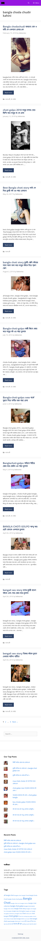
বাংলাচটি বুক (24, 924)
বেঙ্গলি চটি (31, 924)
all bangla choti (9, 895)
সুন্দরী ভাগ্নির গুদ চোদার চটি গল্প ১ (21, 775)
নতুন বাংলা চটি (6, 924)
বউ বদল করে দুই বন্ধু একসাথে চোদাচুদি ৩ (23, 821)
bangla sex (28, 911)
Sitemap (20, 934)
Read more (8, 93)
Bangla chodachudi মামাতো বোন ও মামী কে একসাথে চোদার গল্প (20, 28)
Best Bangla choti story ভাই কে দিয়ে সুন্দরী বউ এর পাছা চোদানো (19, 189)
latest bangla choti (19, 919)
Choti (24, 913)
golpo (31, 916)
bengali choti (18, 913)
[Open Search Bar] (28, 3)
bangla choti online (9, 908)
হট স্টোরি (13, 99)
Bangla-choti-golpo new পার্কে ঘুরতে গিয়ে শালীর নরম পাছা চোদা (18, 399)
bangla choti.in (24, 903)
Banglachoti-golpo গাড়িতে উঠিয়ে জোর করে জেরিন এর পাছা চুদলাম (19, 464)
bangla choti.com (15, 903)
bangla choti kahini (29, 906)
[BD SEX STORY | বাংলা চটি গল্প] (3, 3)
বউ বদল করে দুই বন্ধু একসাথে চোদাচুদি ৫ (23, 809)
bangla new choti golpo (18, 911)
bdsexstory (12, 913)
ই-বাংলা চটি (23, 921)
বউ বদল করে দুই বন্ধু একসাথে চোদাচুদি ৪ (23, 815)
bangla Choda (25, 895)
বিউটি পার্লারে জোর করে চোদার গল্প (21, 762)
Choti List (21, 916)
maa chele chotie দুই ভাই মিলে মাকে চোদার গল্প (18, 849)
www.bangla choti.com (13, 921)
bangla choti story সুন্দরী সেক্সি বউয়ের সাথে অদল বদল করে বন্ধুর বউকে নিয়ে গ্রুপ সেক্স (20, 265)
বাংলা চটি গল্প (18, 923)
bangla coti (29, 908)
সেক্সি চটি (34, 924)
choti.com (28, 913)
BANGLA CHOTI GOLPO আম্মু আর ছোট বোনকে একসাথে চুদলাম (20, 528)
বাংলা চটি (11, 924)
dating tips (26, 916)
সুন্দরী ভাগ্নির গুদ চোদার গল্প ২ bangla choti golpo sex (19, 843)
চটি (25, 921)
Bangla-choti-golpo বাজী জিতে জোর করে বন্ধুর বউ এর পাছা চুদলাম (20, 330)
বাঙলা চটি (27, 924)
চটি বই (35, 921)
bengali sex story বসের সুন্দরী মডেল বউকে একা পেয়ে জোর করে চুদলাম (19, 591)
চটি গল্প (31, 921)
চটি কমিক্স (28, 921)
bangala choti (17, 895)
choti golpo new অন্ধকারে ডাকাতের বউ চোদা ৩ (17, 852)
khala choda (10, 919)
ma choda (26, 919)
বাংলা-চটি (7, 99)
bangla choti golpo (17, 906)
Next (15, 722)
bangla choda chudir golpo (15, 899)
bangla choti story (20, 908)
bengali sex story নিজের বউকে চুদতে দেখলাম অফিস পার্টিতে (20, 655)
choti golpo (13, 916)
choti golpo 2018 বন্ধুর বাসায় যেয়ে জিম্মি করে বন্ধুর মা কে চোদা (19, 111)
